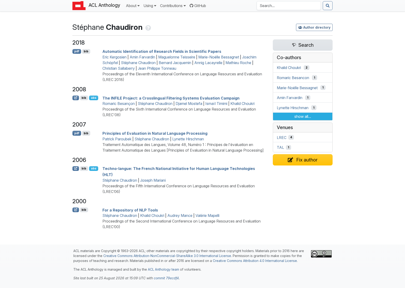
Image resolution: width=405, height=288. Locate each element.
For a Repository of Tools (130, 209)
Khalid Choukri (242, 103)
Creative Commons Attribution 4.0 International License (255, 261)
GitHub (200, 5)
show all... (302, 116)
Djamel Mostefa (189, 103)
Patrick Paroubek (116, 139)
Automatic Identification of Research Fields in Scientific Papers (161, 51)
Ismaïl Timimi (216, 103)
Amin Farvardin (142, 57)
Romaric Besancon (293, 77)
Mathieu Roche (238, 62)
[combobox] (289, 5)
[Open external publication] (75, 98)
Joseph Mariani (153, 180)
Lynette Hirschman (188, 139)
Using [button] (148, 5)
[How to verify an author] (147, 27)
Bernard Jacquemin (175, 62)
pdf (76, 51)
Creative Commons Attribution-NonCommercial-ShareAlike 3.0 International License (167, 256)
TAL (280, 147)
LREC (281, 137)
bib (86, 51)
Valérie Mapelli (207, 215)
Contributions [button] (171, 5)
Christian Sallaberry (118, 68)
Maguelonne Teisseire (176, 57)
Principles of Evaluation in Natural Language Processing (154, 133)
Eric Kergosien (114, 57)
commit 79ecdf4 (166, 278)
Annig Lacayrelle (208, 62)
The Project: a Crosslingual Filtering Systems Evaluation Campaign (171, 98)
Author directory (316, 27)
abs (93, 98)
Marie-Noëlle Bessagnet (218, 57)
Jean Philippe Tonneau (157, 68)
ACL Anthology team (163, 269)
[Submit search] (328, 5)
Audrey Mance (179, 215)
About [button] (131, 5)
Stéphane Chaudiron (138, 62)
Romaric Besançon (118, 103)
